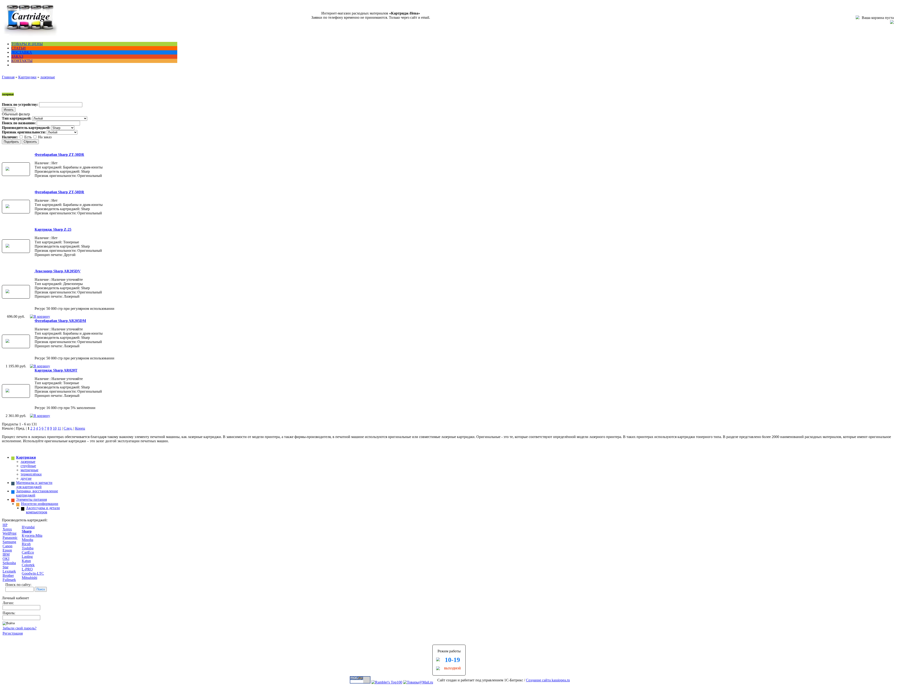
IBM (6, 554)
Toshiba (27, 548)
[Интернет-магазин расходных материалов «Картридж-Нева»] (30, 36)
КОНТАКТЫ (22, 61)
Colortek (28, 565)
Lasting (27, 557)
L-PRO (27, 569)
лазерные (47, 77)
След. (68, 428)
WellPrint (9, 533)
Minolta (27, 540)
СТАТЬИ (18, 48)
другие (26, 478)
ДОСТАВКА (21, 52)
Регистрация (13, 633)
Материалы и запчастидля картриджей (34, 485)
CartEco (28, 552)
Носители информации (39, 504)
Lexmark (9, 571)
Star (5, 567)
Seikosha (9, 563)
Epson (7, 550)
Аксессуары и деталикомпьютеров (43, 510)
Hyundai (28, 527)
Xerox (7, 529)
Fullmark (9, 580)
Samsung (9, 542)
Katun (26, 561)
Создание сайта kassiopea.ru (548, 680)
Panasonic (10, 538)
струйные (28, 466)
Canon (7, 546)
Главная (8, 77)
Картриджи (27, 77)
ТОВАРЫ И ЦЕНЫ (27, 44)
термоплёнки (31, 474)
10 (55, 428)
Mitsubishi (29, 578)
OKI (6, 559)
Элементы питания (31, 499)
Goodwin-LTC (33, 573)
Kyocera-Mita (32, 535)
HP (5, 525)
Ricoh (26, 544)
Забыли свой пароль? (19, 628)
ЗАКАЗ (17, 56)
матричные (29, 470)
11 (59, 428)
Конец (80, 428)
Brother (8, 575)
